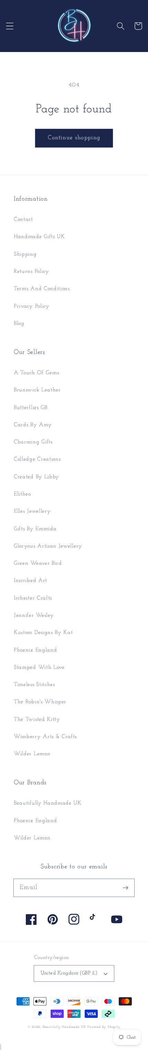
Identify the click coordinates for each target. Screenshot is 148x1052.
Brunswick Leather (37, 390)
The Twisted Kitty (37, 719)
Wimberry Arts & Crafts (45, 736)
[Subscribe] (125, 888)
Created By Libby (36, 477)
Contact (23, 219)
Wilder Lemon (32, 754)
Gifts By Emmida (35, 529)
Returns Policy (31, 271)
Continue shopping (74, 138)
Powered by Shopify (103, 1027)
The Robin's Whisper (40, 702)
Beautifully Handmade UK (48, 803)
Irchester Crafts (33, 598)
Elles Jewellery (32, 511)
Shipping (25, 254)
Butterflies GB (30, 407)
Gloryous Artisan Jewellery (48, 546)
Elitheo (22, 494)
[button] (10, 26)
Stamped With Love (39, 667)
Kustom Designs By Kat (43, 632)
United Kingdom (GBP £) (69, 973)
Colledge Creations (37, 459)
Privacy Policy (32, 306)
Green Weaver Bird (38, 563)
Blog (19, 323)
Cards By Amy (33, 425)
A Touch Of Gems (36, 373)
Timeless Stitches (34, 684)
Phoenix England (35, 650)
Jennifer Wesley (34, 615)
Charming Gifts (33, 442)
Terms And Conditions (42, 289)
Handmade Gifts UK (39, 236)
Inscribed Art (30, 580)
